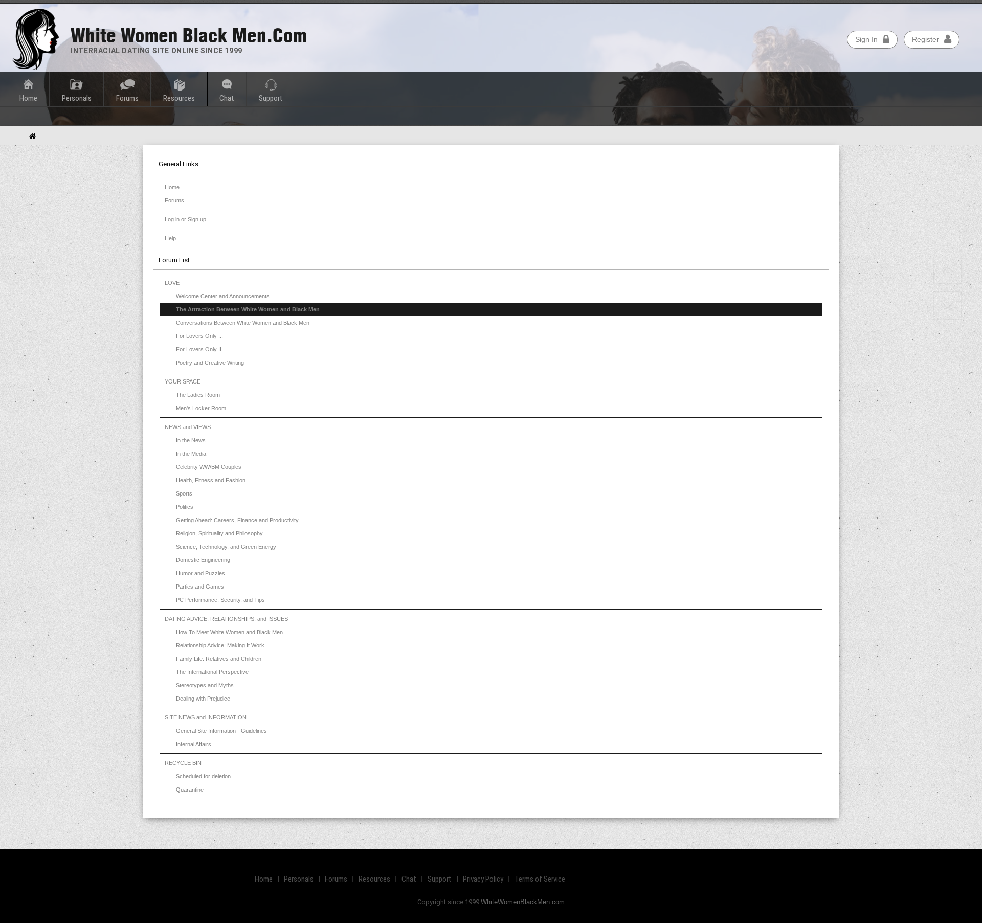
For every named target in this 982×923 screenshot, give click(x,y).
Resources (179, 98)
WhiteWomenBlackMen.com (523, 902)
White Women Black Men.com (189, 36)
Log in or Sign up (185, 219)
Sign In (866, 39)
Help (170, 238)
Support (271, 98)
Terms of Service (540, 879)
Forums (174, 200)
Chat (226, 98)
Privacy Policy (483, 879)
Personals (77, 98)
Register (925, 39)
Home (172, 187)
